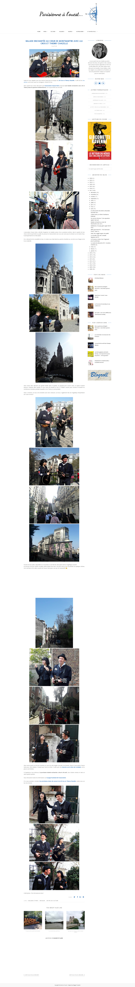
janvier (93, 251)
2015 (91, 255)
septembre (94, 198)
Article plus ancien (76, 975)
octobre (93, 196)
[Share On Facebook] (77, 897)
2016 (91, 253)
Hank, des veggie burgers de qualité (100, 233)
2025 (91, 180)
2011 (91, 263)
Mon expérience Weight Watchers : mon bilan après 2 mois (102, 288)
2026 (91, 178)
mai (92, 206)
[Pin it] (83, 897)
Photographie (98, 113)
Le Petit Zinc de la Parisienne (98, 107)
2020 (91, 184)
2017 (91, 190)
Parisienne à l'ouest (63, 985)
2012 (91, 261)
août (92, 200)
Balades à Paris (33, 900)
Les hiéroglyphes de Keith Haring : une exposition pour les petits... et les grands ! (102, 353)
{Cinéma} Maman (99, 278)
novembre (93, 194)
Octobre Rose (98, 110)
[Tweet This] (74, 897)
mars (92, 246)
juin (92, 204)
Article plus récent (32, 975)
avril (92, 208)
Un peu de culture (52, 900)
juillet (92, 202)
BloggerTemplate (76, 985)
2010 (91, 265)
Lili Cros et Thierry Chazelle (66, 80)
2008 (91, 269)
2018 (91, 188)
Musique (42, 900)
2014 (91, 257)
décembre (93, 192)
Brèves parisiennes (98, 96)
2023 (91, 182)
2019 (91, 186)
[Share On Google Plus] (80, 897)
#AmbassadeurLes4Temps (98, 93)
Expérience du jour (98, 100)
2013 (91, 259)
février (92, 249)
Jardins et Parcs (98, 103)
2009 (91, 267)
